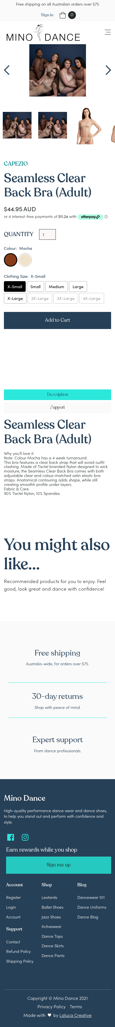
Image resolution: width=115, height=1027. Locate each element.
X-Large (15, 298)
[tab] (57, 394)
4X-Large (91, 298)
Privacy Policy (51, 1006)
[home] (42, 32)
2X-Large (40, 298)
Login (11, 907)
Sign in (47, 15)
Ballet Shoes (52, 907)
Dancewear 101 (91, 897)
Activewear (51, 926)
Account (13, 917)
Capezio (16, 164)
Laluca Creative (75, 1015)
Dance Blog (87, 917)
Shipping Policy (19, 961)
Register (13, 897)
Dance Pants (53, 955)
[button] (104, 32)
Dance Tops (52, 936)
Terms (76, 1006)
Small (35, 286)
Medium (56, 286)
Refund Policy (18, 951)
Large (78, 286)
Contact (13, 941)
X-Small (15, 286)
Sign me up (59, 865)
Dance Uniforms (91, 907)
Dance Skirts (53, 945)
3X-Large (66, 298)
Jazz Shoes (51, 917)
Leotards (49, 897)
